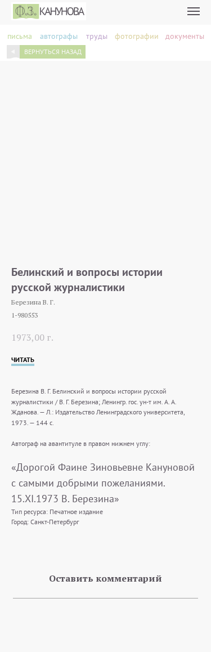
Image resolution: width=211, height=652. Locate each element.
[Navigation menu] (193, 11)
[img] (13, 51)
